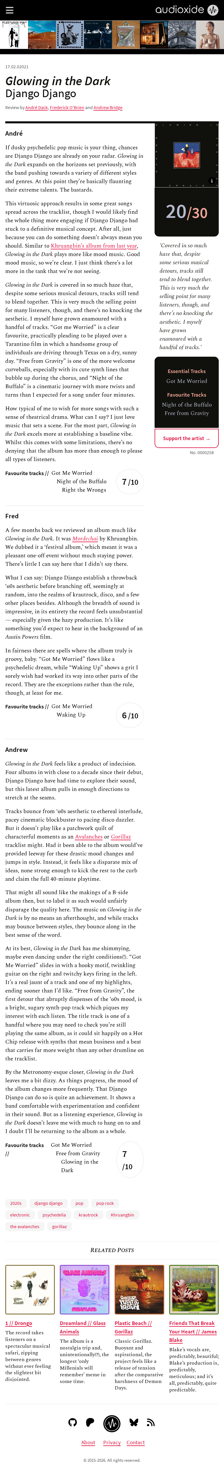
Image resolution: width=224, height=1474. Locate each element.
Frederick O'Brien (67, 107)
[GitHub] (72, 1423)
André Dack (36, 107)
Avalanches (89, 836)
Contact (136, 1442)
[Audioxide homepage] (112, 1424)
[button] (9, 10)
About (88, 1442)
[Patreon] (90, 1423)
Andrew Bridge (108, 107)
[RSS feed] (151, 1423)
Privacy (112, 1442)
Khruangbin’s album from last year (94, 245)
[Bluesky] (134, 1423)
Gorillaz (121, 836)
